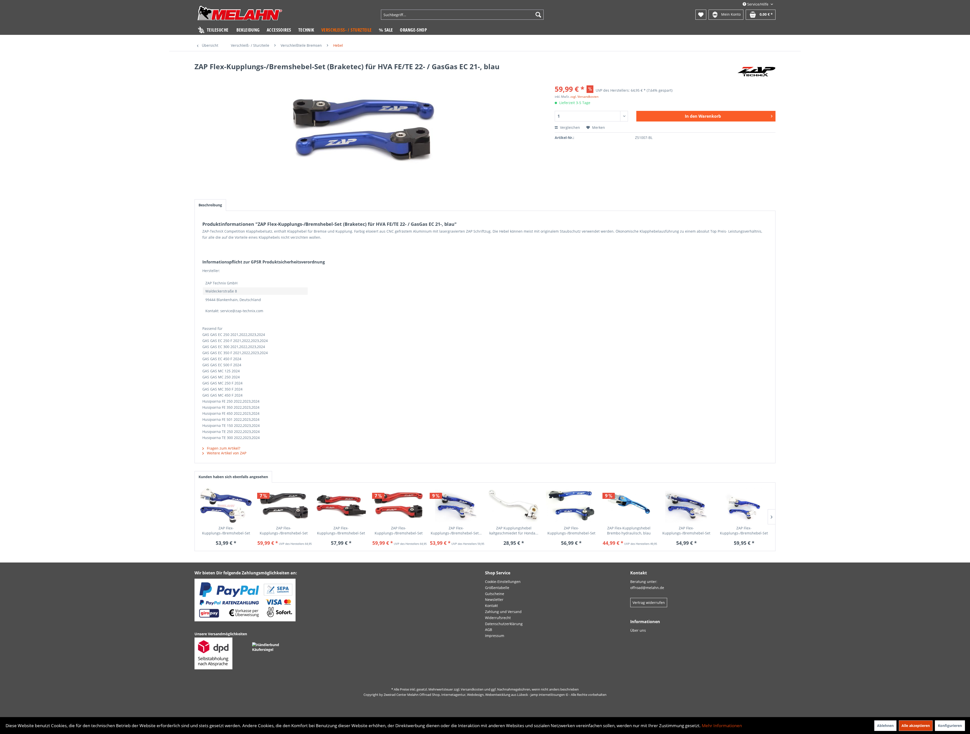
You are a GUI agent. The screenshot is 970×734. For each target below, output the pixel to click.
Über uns (638, 630)
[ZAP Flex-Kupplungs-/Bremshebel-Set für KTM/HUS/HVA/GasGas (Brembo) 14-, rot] (341, 505)
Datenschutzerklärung (504, 623)
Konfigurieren (950, 725)
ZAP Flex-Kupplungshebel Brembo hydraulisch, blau (629, 530)
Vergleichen (569, 127)
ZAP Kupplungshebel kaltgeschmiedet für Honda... (513, 530)
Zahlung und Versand (503, 611)
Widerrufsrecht (498, 617)
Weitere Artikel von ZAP (226, 453)
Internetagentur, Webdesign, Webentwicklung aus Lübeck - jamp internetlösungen (503, 694)
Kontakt (491, 605)
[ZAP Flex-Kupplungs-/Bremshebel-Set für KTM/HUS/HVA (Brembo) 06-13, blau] (686, 505)
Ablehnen (885, 725)
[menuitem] (462, 15)
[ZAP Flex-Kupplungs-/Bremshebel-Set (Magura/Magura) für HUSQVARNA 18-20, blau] (456, 505)
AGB (488, 629)
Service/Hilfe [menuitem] (757, 4)
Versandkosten (472, 689)
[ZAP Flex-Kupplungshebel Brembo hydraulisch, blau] (629, 505)
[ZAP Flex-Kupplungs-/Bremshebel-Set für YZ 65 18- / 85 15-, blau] (571, 505)
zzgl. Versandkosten (584, 96)
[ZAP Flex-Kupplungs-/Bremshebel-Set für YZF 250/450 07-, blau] (744, 505)
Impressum (494, 635)
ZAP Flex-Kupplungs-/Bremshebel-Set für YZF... (744, 531)
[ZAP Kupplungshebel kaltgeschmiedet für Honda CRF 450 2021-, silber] (514, 505)
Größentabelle (497, 587)
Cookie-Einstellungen (503, 581)
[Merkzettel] (700, 15)
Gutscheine (494, 593)
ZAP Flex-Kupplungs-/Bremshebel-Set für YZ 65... (571, 531)
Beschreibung (210, 205)
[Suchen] (538, 15)
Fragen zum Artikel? (223, 448)
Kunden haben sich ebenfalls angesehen (233, 476)
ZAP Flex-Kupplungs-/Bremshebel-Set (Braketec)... (284, 531)
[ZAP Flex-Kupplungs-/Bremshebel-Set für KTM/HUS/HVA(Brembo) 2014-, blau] (226, 505)
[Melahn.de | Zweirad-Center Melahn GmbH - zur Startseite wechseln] (240, 15)
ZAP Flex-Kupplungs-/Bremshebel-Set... (456, 530)
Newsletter (494, 599)
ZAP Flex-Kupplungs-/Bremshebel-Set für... (226, 531)
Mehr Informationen (722, 725)
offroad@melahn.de (647, 587)
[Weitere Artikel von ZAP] (756, 71)
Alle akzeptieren (916, 725)
